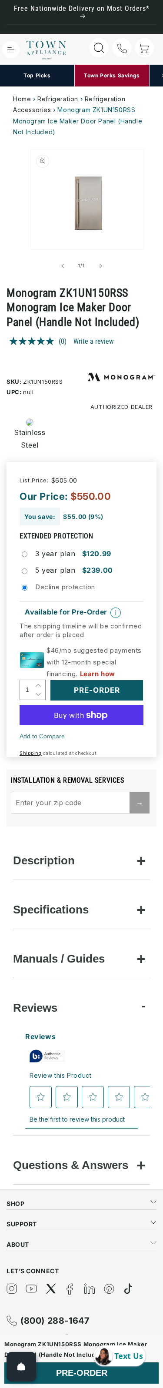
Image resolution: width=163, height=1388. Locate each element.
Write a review (93, 341)
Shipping (31, 753)
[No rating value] (34, 341)
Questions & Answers (70, 1165)
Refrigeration (57, 99)
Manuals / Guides (59, 958)
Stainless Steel (27, 438)
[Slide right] (100, 266)
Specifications (51, 909)
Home (22, 99)
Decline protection (65, 587)
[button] (10, 49)
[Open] (21, 1366)
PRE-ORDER (81, 1373)
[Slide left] (62, 266)
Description (44, 860)
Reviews (35, 1007)
